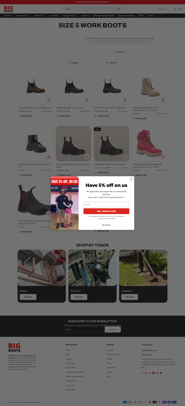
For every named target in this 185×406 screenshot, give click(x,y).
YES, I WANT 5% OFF (106, 211)
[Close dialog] (131, 179)
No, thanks (106, 225)
